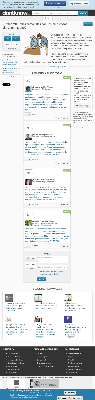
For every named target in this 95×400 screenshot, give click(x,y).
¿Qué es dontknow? (25, 6)
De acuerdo (70, 393)
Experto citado (42, 360)
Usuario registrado (43, 357)
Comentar (64, 118)
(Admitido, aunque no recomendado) (52, 272)
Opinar (41, 279)
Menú (48, 18)
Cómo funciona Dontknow (14, 360)
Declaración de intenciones (15, 363)
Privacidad (71, 360)
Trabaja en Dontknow (75, 369)
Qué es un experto (12, 372)
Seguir (88, 24)
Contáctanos (72, 372)
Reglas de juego (11, 366)
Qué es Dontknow (12, 354)
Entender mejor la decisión (58, 67)
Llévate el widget (82, 106)
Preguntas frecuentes (13, 369)
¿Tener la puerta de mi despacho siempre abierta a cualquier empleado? (11, 62)
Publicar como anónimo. (52, 272)
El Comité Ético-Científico (45, 366)
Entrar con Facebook (56, 3)
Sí (8, 38)
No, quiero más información (70, 398)
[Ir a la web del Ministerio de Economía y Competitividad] (44, 383)
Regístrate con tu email (79, 3)
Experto (39, 354)
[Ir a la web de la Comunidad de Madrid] (16, 383)
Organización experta (44, 363)
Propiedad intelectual (75, 363)
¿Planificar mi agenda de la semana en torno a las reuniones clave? (11, 70)
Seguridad (71, 357)
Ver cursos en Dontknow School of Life (82, 127)
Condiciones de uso (75, 354)
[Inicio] (17, 13)
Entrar (61, 8)
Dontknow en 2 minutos (13, 357)
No (16, 38)
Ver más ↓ (11, 76)
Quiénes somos (73, 366)
